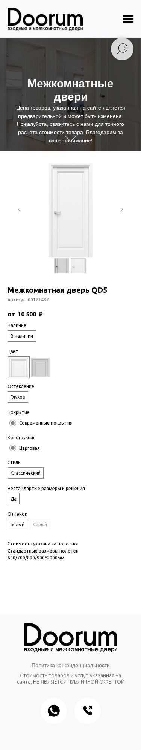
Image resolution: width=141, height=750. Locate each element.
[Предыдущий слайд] (19, 209)
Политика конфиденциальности (71, 665)
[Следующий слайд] (121, 209)
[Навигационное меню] (128, 19)
